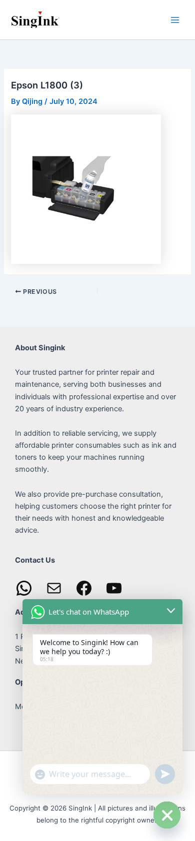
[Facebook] (84, 588)
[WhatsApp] (24, 588)
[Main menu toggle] (175, 19)
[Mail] (54, 588)
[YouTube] (114, 588)
